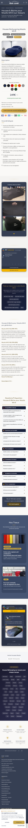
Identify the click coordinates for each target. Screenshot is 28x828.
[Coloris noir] (8, 85)
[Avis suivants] (25, 628)
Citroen (20, 684)
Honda (10, 693)
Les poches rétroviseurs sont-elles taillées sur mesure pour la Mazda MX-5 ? (13, 420)
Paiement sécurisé (5, 766)
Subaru (12, 714)
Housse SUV (4, 796)
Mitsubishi (10, 705)
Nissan (22, 705)
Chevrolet (8, 684)
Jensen (21, 693)
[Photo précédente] (3, 49)
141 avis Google (18, 250)
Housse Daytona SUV (6, 794)
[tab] (2, 264)
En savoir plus (21, 825)
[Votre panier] (26, 2)
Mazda (22, 699)
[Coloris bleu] (4, 85)
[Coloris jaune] (15, 85)
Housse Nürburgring (6, 790)
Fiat (16, 690)
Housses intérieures (10, 8)
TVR (7, 717)
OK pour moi (19, 822)
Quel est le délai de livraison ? (9, 462)
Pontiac (8, 711)
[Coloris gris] (23, 85)
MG (23, 702)
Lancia (12, 696)
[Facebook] (19, 752)
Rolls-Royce (5, 714)
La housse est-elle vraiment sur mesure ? (12, 441)
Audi (24, 678)
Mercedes (12, 702)
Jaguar (16, 693)
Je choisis (7, 822)
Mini (5, 705)
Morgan (16, 705)
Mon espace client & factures (7, 765)
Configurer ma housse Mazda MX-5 (14, 110)
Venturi (12, 717)
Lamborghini (5, 696)
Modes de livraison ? (7, 465)
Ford (6, 693)
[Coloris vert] (15, 89)
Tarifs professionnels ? (8, 493)
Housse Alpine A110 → (7, 381)
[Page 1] (14, 233)
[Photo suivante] (24, 49)
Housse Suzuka (5, 801)
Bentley (12, 681)
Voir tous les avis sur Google (15, 645)
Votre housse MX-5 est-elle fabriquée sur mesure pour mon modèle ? (12, 411)
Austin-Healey (5, 681)
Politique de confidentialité (7, 770)
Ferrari (11, 690)
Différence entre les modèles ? (9, 490)
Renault (20, 711)
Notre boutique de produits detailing (9, 772)
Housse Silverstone (6, 788)
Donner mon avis (14, 270)
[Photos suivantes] (25, 209)
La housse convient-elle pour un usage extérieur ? (11, 437)
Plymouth (21, 708)
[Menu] (8, 2)
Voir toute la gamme (14, 504)
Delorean (15, 687)
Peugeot (14, 708)
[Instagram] (22, 752)
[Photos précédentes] (3, 209)
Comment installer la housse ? (9, 476)
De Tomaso (8, 687)
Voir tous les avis (14, 267)
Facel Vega (5, 690)
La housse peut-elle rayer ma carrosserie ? (12, 444)
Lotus (5, 699)
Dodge (21, 687)
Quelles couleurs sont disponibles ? (10, 451)
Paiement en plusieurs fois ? (9, 468)
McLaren (5, 702)
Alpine (11, 678)
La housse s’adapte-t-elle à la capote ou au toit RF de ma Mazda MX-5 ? (12, 416)
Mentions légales (5, 774)
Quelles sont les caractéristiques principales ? (13, 433)
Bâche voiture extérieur (6, 783)
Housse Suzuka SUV (6, 803)
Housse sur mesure (6, 781)
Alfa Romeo (5, 678)
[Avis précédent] (3, 257)
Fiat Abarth (22, 690)
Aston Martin (18, 678)
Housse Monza (5, 785)
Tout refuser (3, 825)
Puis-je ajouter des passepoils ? (10, 455)
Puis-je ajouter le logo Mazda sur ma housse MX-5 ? (12, 425)
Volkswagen (19, 717)
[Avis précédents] (3, 628)
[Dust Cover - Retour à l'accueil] (14, 3)
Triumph (23, 714)
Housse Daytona (5, 792)
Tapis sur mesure (5, 805)
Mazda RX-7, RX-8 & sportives (14, 660)
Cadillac (23, 681)
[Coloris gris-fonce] (12, 89)
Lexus (18, 696)
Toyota (17, 714)
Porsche (14, 711)
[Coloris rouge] (12, 85)
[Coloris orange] (19, 85)
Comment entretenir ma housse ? (10, 479)
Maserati (11, 699)
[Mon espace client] (24, 2)
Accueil (3, 8)
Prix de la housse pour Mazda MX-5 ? (11, 487)
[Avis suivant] (25, 257)
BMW (18, 681)
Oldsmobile (7, 708)
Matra (17, 699)
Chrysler (14, 684)
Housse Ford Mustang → (7, 376)
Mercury (18, 702)
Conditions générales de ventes (8, 768)
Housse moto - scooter (6, 799)
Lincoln (23, 696)
